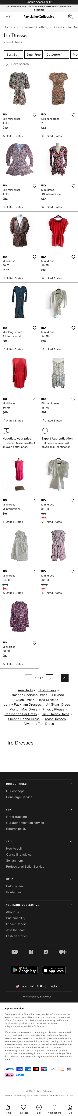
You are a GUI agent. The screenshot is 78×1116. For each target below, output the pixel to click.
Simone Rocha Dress (24, 719)
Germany (53, 1095)
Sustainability (15, 918)
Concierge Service (19, 797)
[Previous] (28, 678)
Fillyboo (58, 695)
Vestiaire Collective (22, 905)
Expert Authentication (57, 438)
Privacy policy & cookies (37, 996)
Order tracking (16, 816)
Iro (18, 27)
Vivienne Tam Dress (39, 723)
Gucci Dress (25, 700)
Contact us (14, 892)
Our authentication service (25, 822)
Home (8, 27)
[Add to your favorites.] (34, 115)
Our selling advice (19, 854)
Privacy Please (53, 709)
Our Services (16, 784)
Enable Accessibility (39, 2)
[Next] (49, 678)
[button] (70, 16)
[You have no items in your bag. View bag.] (70, 16)
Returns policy (16, 828)
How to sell (14, 848)
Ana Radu (25, 690)
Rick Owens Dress (55, 714)
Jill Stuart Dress (58, 704)
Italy (71, 1095)
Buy (9, 809)
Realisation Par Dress (21, 714)
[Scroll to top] (65, 678)
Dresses (58, 27)
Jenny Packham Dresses (22, 704)
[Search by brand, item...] (8, 16)
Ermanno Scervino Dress (28, 695)
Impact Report (16, 924)
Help (9, 879)
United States (39, 1095)
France (8, 1095)
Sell (9, 841)
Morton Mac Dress (23, 709)
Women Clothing (36, 27)
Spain (63, 1095)
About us (12, 912)
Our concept (15, 791)
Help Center (14, 886)
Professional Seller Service (25, 866)
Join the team (16, 930)
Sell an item (14, 860)
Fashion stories (17, 936)
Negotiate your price (16, 438)
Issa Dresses (48, 700)
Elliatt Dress (47, 690)
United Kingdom (22, 1095)
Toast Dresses (55, 719)
